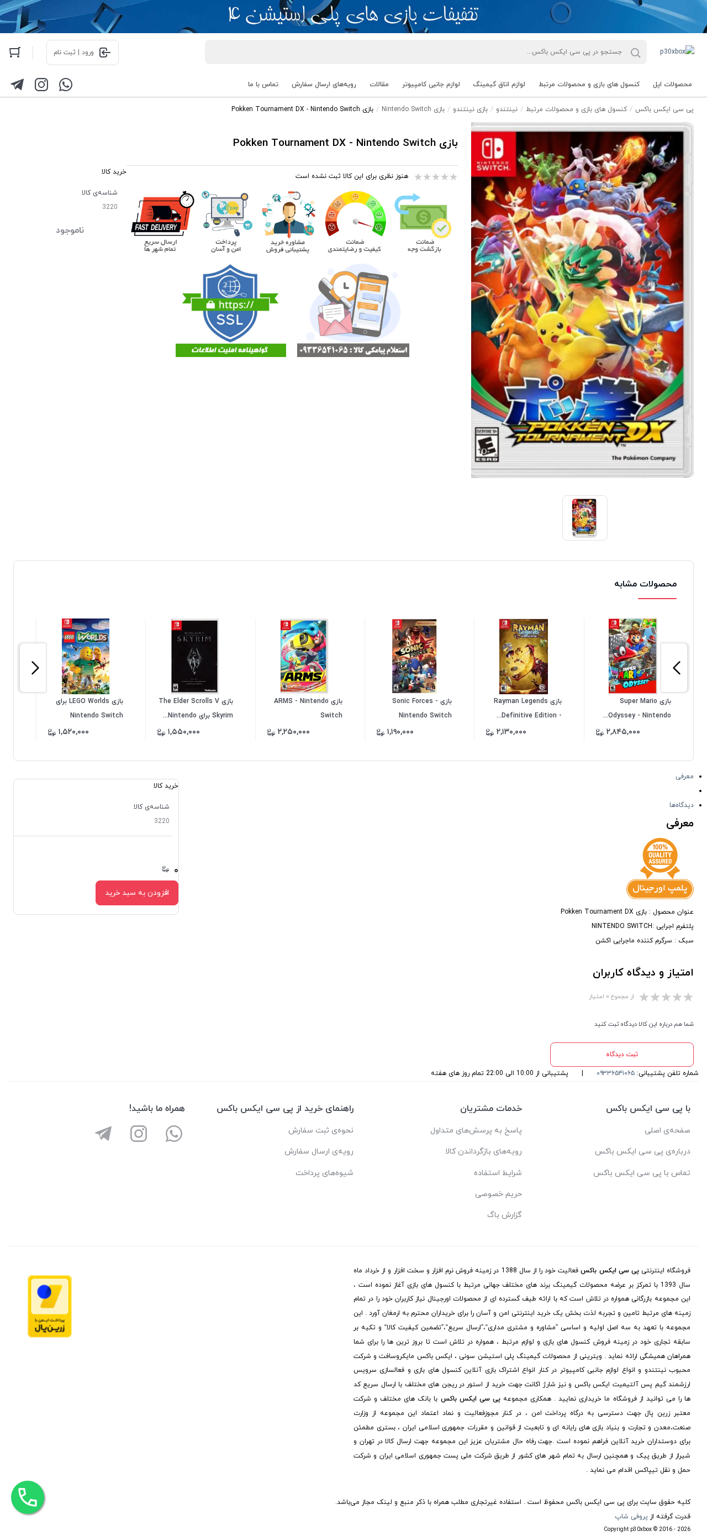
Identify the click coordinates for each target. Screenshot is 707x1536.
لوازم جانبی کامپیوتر (431, 84)
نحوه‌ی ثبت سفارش (321, 1130)
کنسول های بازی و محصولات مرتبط (589, 84)
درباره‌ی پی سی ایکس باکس (642, 1151)
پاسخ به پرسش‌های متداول (476, 1130)
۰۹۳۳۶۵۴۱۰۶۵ (616, 1073)
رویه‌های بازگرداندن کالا (483, 1151)
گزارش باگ (504, 1215)
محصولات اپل (672, 84)
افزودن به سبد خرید (137, 893)
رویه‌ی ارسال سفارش (319, 1151)
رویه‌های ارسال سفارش (324, 84)
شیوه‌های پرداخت (325, 1173)
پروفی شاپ (631, 1516)
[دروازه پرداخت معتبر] (50, 1335)
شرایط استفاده (498, 1173)
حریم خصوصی (498, 1194)
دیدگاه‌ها (681, 805)
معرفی (685, 776)
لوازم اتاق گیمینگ (499, 84)
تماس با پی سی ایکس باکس (641, 1173)
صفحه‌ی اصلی (667, 1130)
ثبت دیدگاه (622, 1054)
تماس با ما (263, 84)
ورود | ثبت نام (74, 52)
